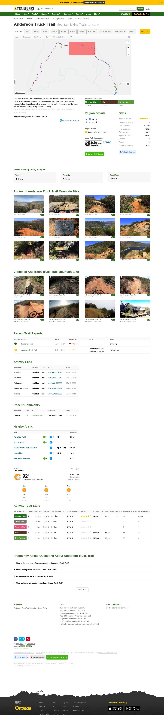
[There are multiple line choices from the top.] (29, 227)
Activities (88, 98)
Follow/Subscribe (128, 152)
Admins (16, 646)
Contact (42, 710)
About (41, 702)
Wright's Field (20, 437)
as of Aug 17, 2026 (100, 132)
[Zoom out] (128, 51)
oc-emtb (17, 377)
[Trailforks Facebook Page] (16, 702)
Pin (28, 639)
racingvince (114, 350)
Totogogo (18, 383)
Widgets (56, 710)
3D (128, 84)
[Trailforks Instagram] (19, 702)
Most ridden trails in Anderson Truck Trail (75, 616)
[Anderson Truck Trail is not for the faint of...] (100, 204)
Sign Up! (66, 702)
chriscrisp (113, 344)
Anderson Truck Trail (23, 295)
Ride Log (67, 14)
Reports (55, 14)
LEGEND (15, 82)
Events (79, 14)
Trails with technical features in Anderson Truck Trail (79, 624)
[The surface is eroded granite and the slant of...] (135, 204)
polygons (114, 653)
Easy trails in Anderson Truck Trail (72, 610)
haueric (17, 394)
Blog (54, 706)
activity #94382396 (55, 383)
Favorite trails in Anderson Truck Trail (74, 613)
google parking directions (70, 120)
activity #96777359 (55, 377)
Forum (78, 710)
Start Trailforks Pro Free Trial (94, 2)
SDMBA (22, 646)
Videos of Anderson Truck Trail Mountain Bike (46, 271)
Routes (44, 14)
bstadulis (17, 372)
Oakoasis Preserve (22, 458)
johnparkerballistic (21, 388)
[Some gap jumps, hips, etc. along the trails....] (64, 204)
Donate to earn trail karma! (57, 657)
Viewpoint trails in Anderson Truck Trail (74, 621)
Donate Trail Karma (95, 154)
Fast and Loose (27, 344)
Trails (34, 14)
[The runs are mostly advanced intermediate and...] (135, 227)
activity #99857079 (55, 372)
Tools (65, 706)
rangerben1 (19, 644)
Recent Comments (27, 405)
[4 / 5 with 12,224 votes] (145, 118)
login (148, 9)
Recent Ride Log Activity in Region (29, 169)
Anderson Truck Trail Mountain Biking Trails (30, 608)
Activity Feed (23, 362)
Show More (82, 590)
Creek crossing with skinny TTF (118, 608)
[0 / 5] (86, 521)
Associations (79, 702)
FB (16, 639)
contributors (31, 644)
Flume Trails (19, 442)
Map (25, 14)
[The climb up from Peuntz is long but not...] (100, 250)
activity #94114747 (55, 388)
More (96, 14)
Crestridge (18, 453)
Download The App (117, 702)
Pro (54, 702)
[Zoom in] (128, 47)
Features (42, 706)
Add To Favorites (38, 657)
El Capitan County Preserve (25, 447)
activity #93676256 (55, 394)
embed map (39, 653)
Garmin (65, 710)
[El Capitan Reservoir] (135, 250)
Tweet (22, 639)
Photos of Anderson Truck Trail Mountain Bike (46, 191)
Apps (88, 14)
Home (17, 14)
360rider (17, 415)
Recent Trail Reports (28, 333)
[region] (72, 65)
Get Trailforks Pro (141, 14)
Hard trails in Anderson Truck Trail (72, 608)
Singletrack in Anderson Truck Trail (73, 618)
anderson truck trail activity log (24, 653)
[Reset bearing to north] (128, 54)
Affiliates (76, 706)
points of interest (105, 653)
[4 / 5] (86, 516)
